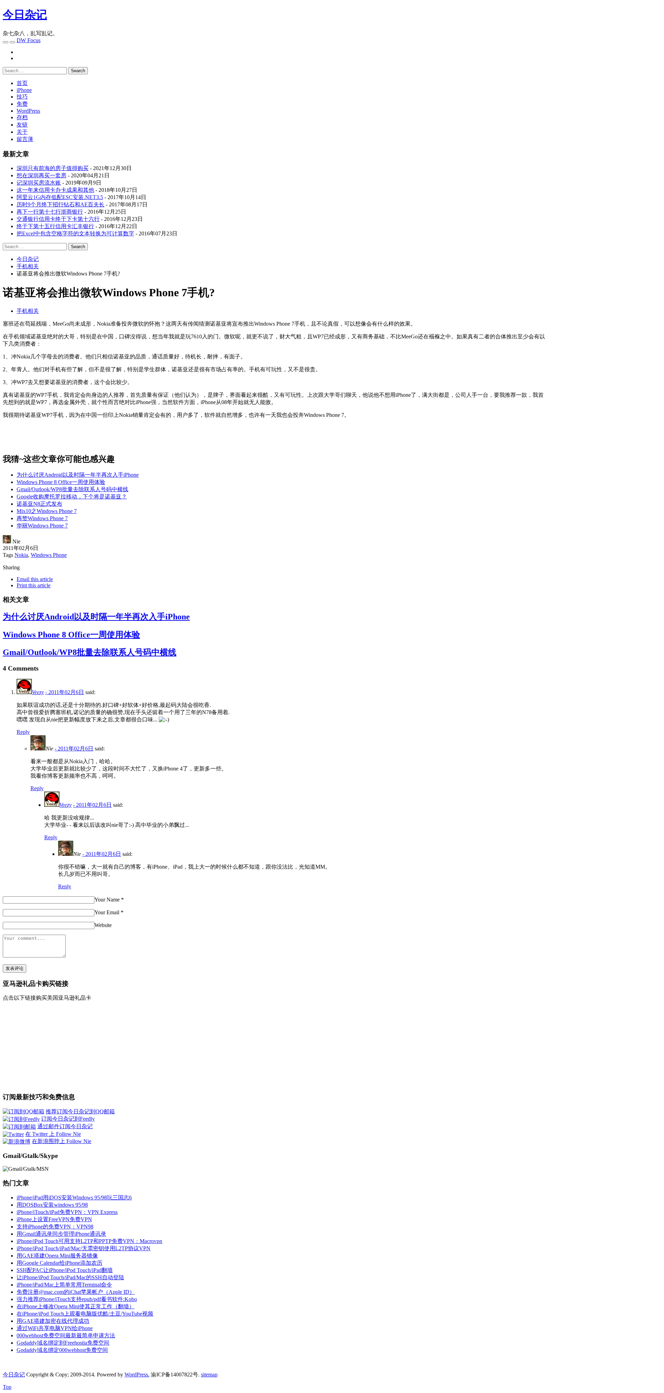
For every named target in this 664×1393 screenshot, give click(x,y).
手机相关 (28, 311)
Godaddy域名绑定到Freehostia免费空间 (63, 1343)
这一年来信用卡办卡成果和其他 (55, 190)
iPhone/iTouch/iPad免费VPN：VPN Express (67, 1212)
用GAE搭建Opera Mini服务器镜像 (57, 1256)
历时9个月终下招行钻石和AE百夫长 (60, 204)
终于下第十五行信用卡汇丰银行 (55, 226)
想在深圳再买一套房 (41, 175)
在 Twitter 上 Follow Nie (53, 1134)
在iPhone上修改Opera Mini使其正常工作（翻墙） (76, 1306)
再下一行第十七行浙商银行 (50, 212)
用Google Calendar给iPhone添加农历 (59, 1263)
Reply (23, 732)
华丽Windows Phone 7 (42, 526)
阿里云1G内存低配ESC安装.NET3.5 (60, 197)
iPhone (24, 90)
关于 (22, 132)
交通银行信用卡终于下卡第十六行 (58, 219)
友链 (22, 125)
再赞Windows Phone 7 (42, 518)
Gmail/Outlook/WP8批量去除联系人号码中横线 (72, 489)
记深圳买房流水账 (39, 183)
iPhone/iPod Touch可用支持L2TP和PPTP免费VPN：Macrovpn (89, 1241)
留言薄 (25, 139)
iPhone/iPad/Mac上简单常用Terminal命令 (64, 1285)
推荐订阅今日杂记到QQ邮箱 (80, 1111)
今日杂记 (25, 14)
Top (7, 1387)
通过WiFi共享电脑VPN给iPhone (55, 1328)
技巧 (22, 97)
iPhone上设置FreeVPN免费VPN (54, 1219)
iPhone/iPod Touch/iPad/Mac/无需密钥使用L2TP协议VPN (83, 1248)
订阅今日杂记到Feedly (68, 1119)
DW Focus (28, 40)
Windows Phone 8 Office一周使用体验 (61, 482)
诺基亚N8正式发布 (39, 504)
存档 (22, 117)
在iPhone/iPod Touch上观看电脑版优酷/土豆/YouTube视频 (85, 1314)
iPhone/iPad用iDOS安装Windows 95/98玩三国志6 (74, 1197)
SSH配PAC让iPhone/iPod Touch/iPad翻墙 (65, 1270)
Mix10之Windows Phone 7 (47, 511)
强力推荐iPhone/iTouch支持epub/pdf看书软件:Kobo (77, 1299)
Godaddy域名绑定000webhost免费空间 (62, 1350)
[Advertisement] (603, 368)
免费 (22, 104)
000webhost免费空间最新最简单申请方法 (66, 1335)
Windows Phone (49, 555)
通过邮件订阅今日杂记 (65, 1126)
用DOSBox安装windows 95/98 (52, 1205)
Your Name (107, 900)
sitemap (209, 1374)
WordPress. (136, 1374)
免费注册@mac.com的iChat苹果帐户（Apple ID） (76, 1292)
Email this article (35, 579)
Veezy (38, 692)
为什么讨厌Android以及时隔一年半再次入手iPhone (78, 475)
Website (103, 925)
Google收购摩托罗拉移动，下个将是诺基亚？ (72, 496)
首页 (22, 83)
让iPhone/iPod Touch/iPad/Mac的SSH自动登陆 (70, 1277)
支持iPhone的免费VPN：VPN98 (55, 1227)
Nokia (21, 555)
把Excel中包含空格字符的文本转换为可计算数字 (75, 233)
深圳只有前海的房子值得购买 (53, 168)
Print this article (33, 585)
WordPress (28, 111)
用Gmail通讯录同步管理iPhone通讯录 (61, 1234)
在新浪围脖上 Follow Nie (61, 1141)
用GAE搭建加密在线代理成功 (53, 1321)
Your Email (106, 912)
